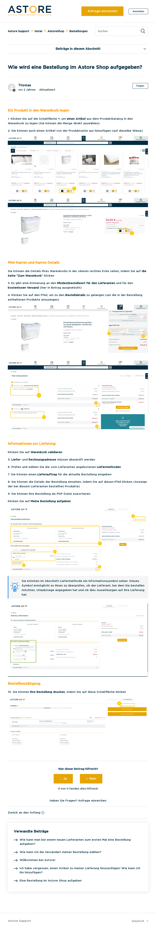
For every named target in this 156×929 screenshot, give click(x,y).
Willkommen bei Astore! (37, 860)
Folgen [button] (140, 85)
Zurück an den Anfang (24, 812)
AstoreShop (56, 31)
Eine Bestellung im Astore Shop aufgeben (51, 880)
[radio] (63, 778)
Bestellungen (78, 31)
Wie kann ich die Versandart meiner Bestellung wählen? (60, 852)
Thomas (24, 85)
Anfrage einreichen (102, 11)
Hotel (38, 31)
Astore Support (18, 31)
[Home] (29, 14)
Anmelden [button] (138, 11)
